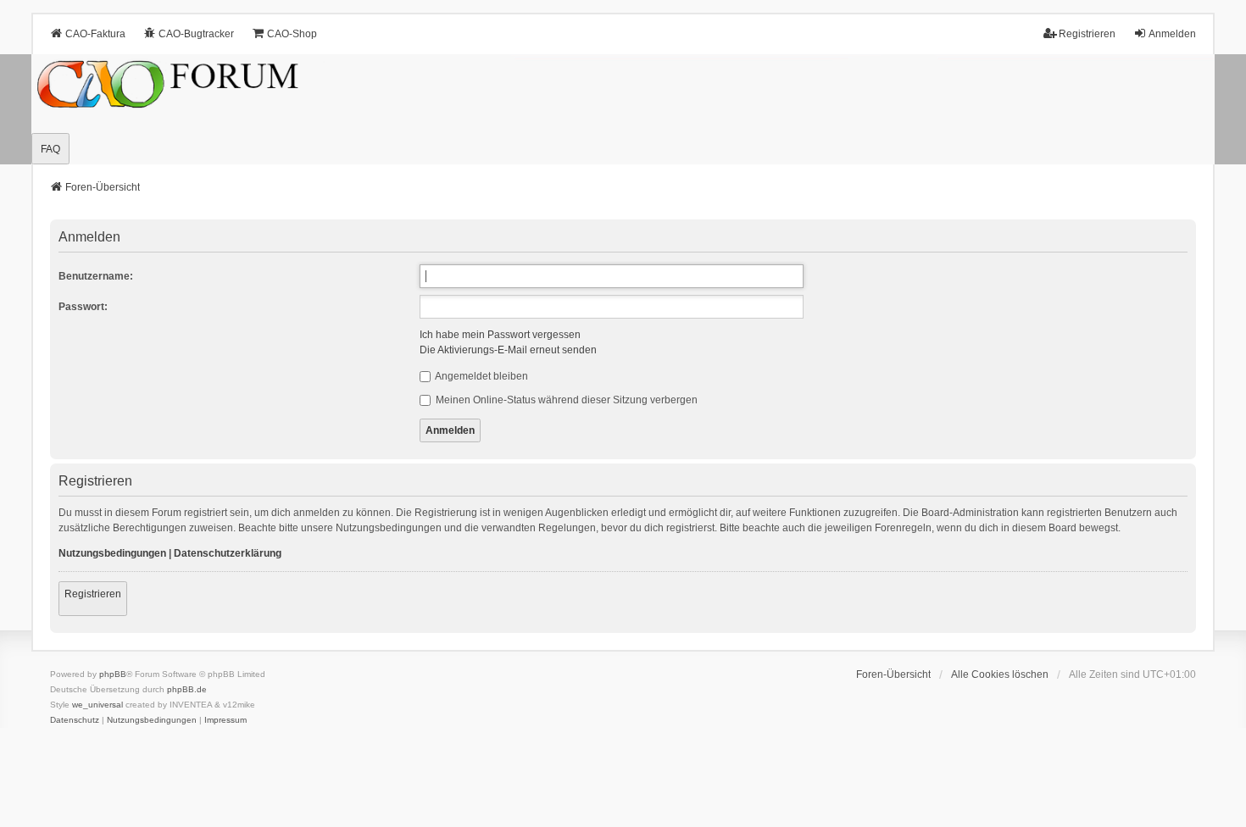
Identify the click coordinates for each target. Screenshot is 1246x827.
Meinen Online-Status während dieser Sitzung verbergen (565, 400)
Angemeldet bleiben (480, 376)
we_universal (97, 704)
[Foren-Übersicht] (623, 109)
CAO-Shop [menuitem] (292, 34)
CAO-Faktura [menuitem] (95, 34)
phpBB (112, 674)
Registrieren (92, 594)
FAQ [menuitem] (50, 149)
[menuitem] (74, 720)
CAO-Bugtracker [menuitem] (196, 34)
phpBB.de (187, 689)
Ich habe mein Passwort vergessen (500, 335)
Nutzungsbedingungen (112, 553)
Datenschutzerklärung (227, 553)
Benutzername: (95, 276)
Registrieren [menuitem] (1087, 34)
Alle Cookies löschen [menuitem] (1000, 674)
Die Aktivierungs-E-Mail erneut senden (508, 350)
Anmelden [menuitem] (1172, 34)
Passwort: (83, 307)
